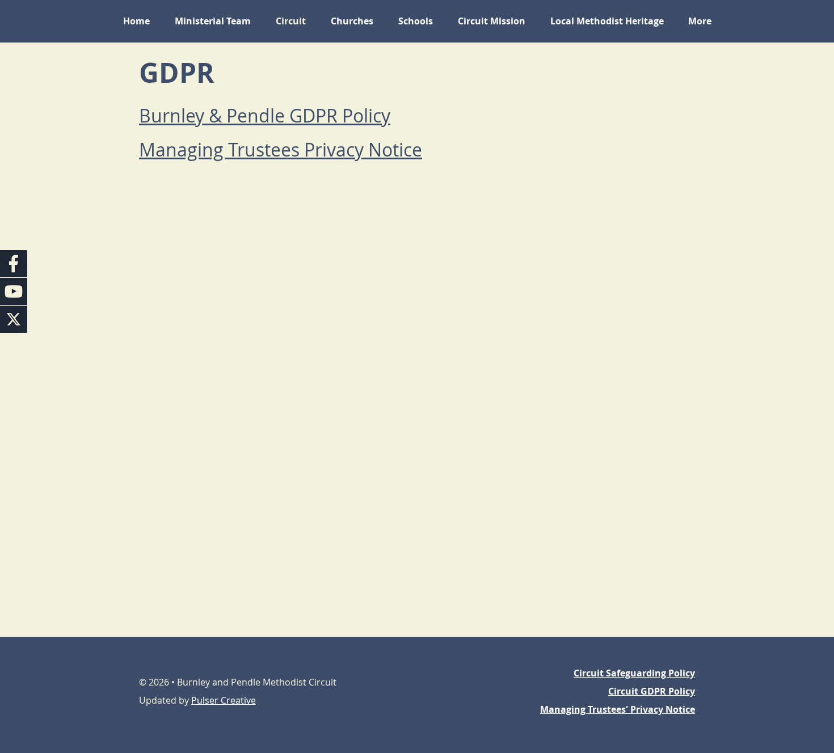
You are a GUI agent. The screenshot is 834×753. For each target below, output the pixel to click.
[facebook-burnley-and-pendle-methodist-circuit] (13, 263)
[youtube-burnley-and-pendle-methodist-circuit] (13, 291)
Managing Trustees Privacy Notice (280, 149)
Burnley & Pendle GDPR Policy (264, 115)
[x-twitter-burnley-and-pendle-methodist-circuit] (13, 319)
